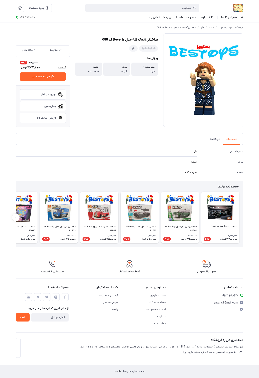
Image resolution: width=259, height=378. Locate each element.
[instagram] (56, 297)
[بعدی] (16, 217)
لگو (202, 27)
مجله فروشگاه (157, 302)
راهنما (114, 309)
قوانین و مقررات (108, 295)
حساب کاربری (158, 295)
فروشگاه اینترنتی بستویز (230, 27)
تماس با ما (159, 323)
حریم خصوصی (110, 302)
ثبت (22, 317)
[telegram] (37, 297)
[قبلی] (243, 217)
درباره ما (160, 316)
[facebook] (65, 297)
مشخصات (231, 139)
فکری (211, 27)
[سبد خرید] (20, 8)
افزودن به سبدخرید (43, 76)
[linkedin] (28, 297)
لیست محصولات (156, 309)
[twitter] (46, 297)
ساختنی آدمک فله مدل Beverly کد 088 (176, 27)
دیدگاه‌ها (215, 139)
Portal (118, 371)
